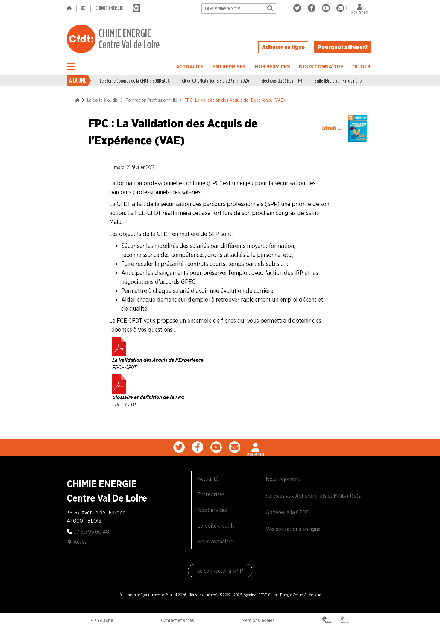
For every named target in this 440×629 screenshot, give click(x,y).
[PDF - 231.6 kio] (118, 345)
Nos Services (272, 66)
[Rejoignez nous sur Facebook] (313, 8)
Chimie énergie (109, 8)
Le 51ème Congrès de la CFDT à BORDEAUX (135, 80)
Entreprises (229, 66)
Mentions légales (258, 620)
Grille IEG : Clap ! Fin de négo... (339, 80)
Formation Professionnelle (151, 100)
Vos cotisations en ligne (293, 529)
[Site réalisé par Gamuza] (345, 621)
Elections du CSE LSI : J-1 (281, 80)
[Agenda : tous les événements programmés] (83, 8)
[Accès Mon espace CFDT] (256, 447)
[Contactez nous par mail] (340, 8)
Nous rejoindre (283, 479)
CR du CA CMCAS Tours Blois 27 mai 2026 (215, 80)
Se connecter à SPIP (220, 571)
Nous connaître (321, 66)
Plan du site (102, 620)
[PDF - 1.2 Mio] (118, 382)
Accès (80, 542)
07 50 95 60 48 (91, 532)
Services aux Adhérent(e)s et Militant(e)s (313, 496)
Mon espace (360, 11)
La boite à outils (102, 100)
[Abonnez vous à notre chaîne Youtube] (327, 8)
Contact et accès (177, 620)
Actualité (190, 66)
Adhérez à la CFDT (287, 512)
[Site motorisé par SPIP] (327, 621)
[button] (71, 66)
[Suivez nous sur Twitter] (298, 8)
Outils (361, 66)
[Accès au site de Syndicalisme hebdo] (136, 8)
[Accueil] (71, 8)
